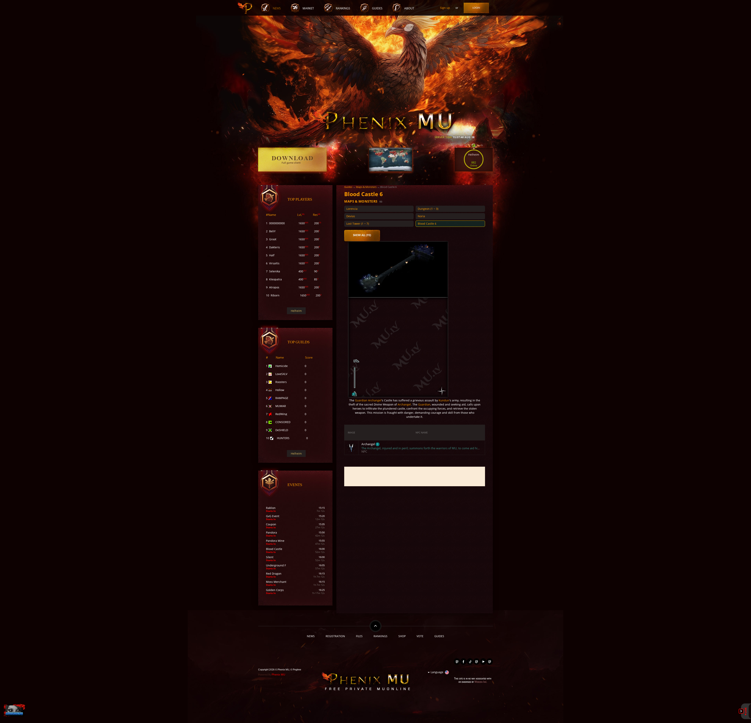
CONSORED (282, 422)
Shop (402, 636)
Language (437, 672)
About (409, 8)
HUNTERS (283, 438)
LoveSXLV (281, 374)
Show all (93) (362, 235)
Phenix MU (278, 674)
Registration (335, 636)
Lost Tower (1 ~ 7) (357, 223)
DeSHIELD (281, 430)
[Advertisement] (414, 476)
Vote (420, 636)
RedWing (281, 414)
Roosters (281, 382)
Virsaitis (274, 263)
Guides (377, 8)
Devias (350, 216)
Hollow (279, 390)
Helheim (296, 311)
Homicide (281, 366)
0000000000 (277, 223)
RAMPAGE (281, 398)
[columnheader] (351, 432)
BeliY (272, 231)
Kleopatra (275, 279)
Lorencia (352, 209)
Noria (421, 216)
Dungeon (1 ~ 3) (428, 209)
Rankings (343, 8)
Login (476, 7)
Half (271, 255)
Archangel (374, 400)
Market (308, 8)
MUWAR (280, 406)
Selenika (274, 271)
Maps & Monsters (366, 187)
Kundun (444, 400)
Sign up (445, 7)
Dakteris (274, 247)
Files (359, 636)
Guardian (361, 400)
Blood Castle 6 (427, 223)
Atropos (274, 287)
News (277, 8)
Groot (272, 239)
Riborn (275, 295)
